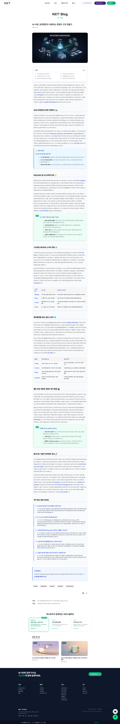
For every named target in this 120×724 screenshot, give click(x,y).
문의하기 (84, 689)
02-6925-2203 (23, 713)
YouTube (100, 709)
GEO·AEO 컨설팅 (21, 688)
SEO (55, 3)
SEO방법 (35, 586)
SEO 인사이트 (63, 693)
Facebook (94, 709)
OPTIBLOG (42, 691)
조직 (26, 715)
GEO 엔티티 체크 (64, 699)
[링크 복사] (86, 593)
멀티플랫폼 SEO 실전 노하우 (68, 76)
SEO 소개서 (85, 691)
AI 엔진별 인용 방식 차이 (40, 576)
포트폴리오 (63, 696)
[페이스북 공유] (83, 593)
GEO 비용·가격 (64, 689)
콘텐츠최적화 (60, 586)
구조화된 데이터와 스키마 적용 (43, 76)
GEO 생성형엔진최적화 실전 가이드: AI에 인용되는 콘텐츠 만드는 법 (53, 601)
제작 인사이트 (63, 694)
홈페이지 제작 (64, 3)
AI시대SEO (52, 586)
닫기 (84, 70)
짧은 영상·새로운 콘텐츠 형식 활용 (44, 78)
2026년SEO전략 (69, 586)
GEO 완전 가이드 (64, 688)
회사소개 (84, 688)
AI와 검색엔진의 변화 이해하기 (43, 74)
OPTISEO (42, 689)
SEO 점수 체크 (63, 698)
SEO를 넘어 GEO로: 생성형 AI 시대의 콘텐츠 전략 (49, 603)
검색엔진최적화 (43, 586)
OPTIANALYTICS (43, 693)
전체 (58, 17)
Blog (90, 709)
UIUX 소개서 (85, 693)
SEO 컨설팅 (20, 689)
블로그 (73, 3)
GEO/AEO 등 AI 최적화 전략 (68, 74)
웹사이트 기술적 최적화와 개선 (68, 78)
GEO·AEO (47, 3)
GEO (61, 17)
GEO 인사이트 (63, 691)
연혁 (23, 715)
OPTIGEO (42, 688)
